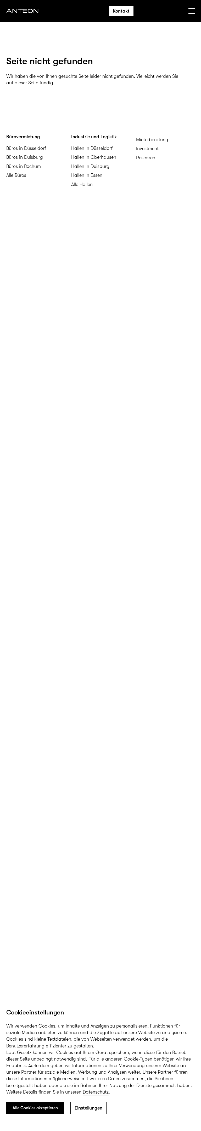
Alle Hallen (82, 184)
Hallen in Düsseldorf (92, 148)
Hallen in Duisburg (90, 166)
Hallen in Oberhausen (93, 157)
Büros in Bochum (23, 166)
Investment (147, 148)
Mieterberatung (152, 139)
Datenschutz (96, 1092)
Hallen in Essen (86, 175)
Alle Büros (16, 175)
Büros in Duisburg (24, 157)
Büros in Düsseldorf (26, 148)
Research (145, 157)
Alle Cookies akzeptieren (35, 1108)
